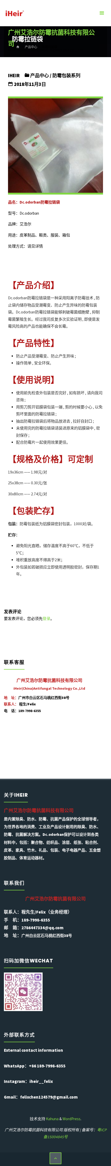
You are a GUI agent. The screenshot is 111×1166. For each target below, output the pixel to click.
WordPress (71, 1118)
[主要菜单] (101, 13)
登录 (46, 618)
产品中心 (39, 75)
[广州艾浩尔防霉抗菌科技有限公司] (14, 13)
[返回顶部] (55, 1158)
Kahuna (52, 1118)
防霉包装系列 (66, 75)
